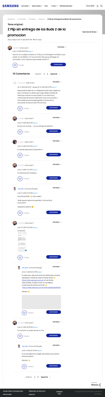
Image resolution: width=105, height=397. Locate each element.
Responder (54, 108)
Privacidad (7, 394)
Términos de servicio (37, 391)
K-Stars (53, 6)
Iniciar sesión (90, 6)
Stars (46, 6)
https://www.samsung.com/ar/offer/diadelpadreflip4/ (41, 288)
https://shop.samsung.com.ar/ (33, 280)
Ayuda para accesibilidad (13, 391)
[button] (62, 47)
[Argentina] (10, 6)
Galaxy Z (30, 51)
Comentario (58, 64)
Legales (32, 394)
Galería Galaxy (36, 6)
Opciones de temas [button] (89, 32)
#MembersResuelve (66, 6)
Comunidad (24, 6)
